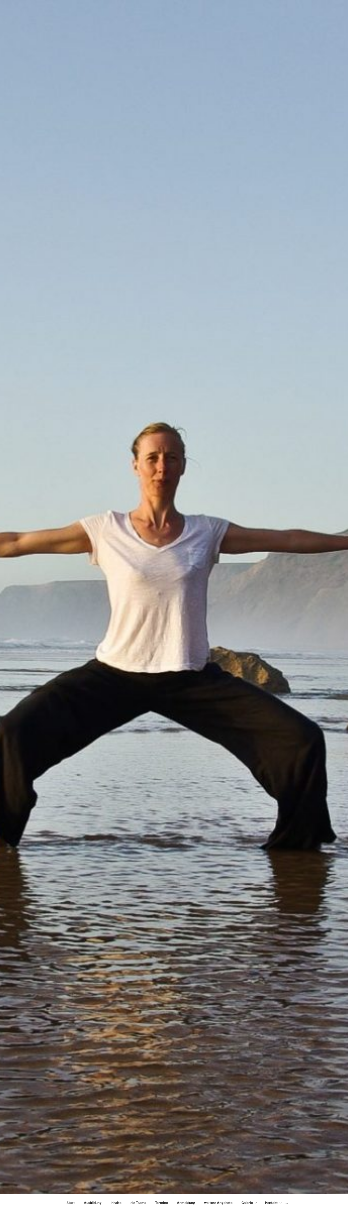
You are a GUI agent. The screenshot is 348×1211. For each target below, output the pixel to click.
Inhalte (116, 1203)
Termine (161, 1203)
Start (71, 1203)
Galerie (247, 1203)
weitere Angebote (218, 1203)
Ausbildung (93, 1203)
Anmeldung (186, 1203)
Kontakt (271, 1203)
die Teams (138, 1203)
